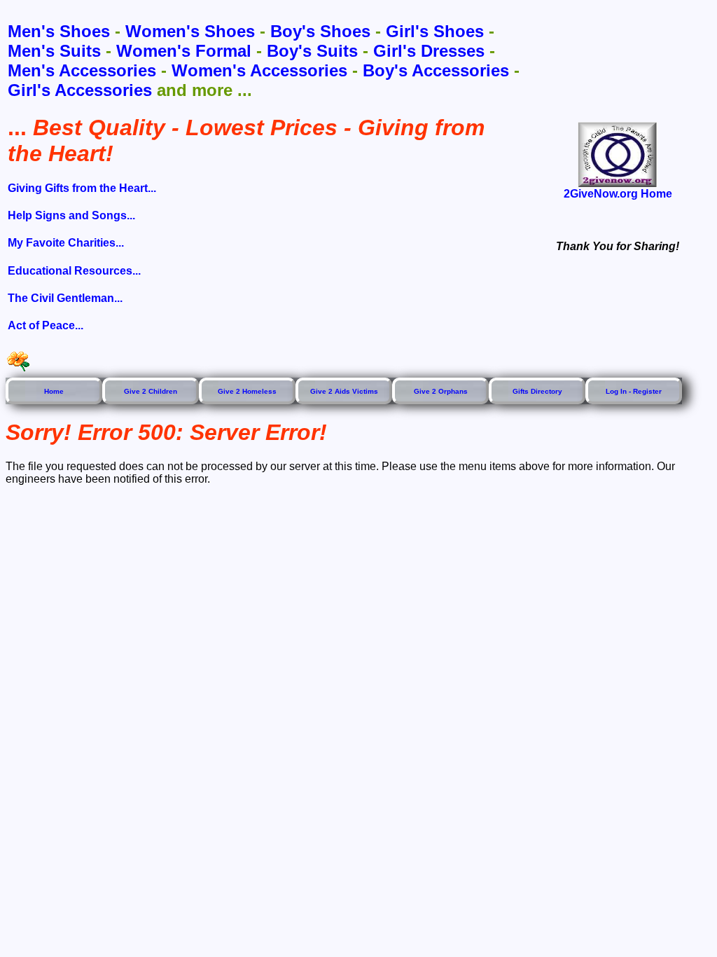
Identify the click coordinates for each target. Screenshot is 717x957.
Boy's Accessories (436, 70)
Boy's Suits (312, 50)
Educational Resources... (74, 271)
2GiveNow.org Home (618, 194)
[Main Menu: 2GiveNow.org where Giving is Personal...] (617, 154)
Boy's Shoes (320, 31)
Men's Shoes (59, 31)
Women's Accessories (259, 70)
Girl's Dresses (429, 50)
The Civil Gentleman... (65, 298)
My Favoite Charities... (66, 243)
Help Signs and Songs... (71, 215)
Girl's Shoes (435, 31)
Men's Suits (54, 50)
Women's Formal (183, 50)
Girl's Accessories (80, 90)
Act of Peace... (45, 325)
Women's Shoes (190, 31)
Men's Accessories (82, 70)
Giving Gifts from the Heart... (82, 188)
